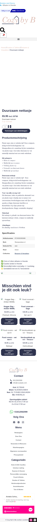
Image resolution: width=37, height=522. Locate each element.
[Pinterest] (18, 422)
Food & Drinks (18, 477)
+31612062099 (20, 412)
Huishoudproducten (18, 483)
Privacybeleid (18, 455)
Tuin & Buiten (18, 489)
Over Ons (18, 436)
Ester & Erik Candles (18, 465)
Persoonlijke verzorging (18, 474)
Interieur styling (18, 468)
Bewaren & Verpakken (22, 253)
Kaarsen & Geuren (18, 471)
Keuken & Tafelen (13, 47)
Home (3, 47)
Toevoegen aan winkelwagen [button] (9, 321)
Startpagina (18, 432)
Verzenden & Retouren (18, 444)
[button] (18, 39)
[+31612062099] (11, 412)
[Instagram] (23, 422)
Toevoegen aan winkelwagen (16, 131)
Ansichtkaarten (18, 486)
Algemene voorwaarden (18, 451)
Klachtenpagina (18, 447)
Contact (18, 440)
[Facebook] (14, 422)
